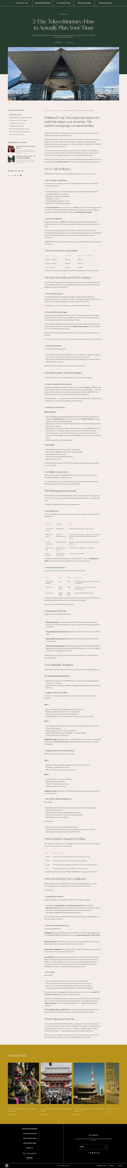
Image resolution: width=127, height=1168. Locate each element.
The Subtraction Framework (17, 123)
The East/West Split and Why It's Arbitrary (20, 117)
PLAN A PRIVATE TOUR (29, 1133)
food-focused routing (61, 742)
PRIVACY (111, 1165)
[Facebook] (12, 176)
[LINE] (21, 176)
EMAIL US (29, 1157)
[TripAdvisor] (99, 1152)
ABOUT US (30, 1148)
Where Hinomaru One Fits (16, 134)
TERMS (120, 1165)
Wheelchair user (51, 908)
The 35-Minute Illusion (15, 114)
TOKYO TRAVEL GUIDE (29, 1138)
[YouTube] (90, 1152)
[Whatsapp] (18, 176)
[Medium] (96, 1152)
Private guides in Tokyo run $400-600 (56, 1009)
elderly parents (74, 905)
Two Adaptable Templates (16, 126)
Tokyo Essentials (50, 1003)
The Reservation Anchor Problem (18, 120)
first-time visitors (53, 207)
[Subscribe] (106, 1146)
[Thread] (15, 176)
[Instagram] (92, 1152)
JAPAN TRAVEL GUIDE (29, 1143)
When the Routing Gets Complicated (19, 131)
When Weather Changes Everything (19, 129)
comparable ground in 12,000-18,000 (88, 935)
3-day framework (62, 162)
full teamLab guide (87, 419)
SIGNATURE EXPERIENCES (29, 1128)
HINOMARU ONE (63, 1165)
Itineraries (59, 110)
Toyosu (87, 387)
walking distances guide (83, 212)
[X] (9, 176)
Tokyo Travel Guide (51, 110)
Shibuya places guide (80, 326)
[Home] (45, 110)
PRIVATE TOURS (101, 1165)
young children (60, 905)
